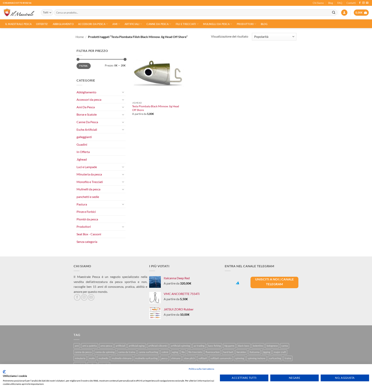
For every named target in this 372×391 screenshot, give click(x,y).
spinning (239, 358)
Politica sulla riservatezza (201, 368)
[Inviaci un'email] (367, 3)
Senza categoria (87, 241)
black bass (243, 345)
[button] (344, 12)
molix (92, 358)
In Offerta (83, 152)
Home (80, 37)
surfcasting (275, 358)
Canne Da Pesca (87, 122)
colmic (165, 352)
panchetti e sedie (88, 197)
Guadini (82, 144)
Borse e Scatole (87, 114)
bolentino (258, 345)
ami (77, 345)
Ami (114, 24)
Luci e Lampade (87, 167)
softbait (202, 358)
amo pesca (106, 345)
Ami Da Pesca (86, 107)
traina (288, 358)
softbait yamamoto (221, 358)
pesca (164, 358)
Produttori (245, 24)
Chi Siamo (318, 2)
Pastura (82, 204)
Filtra (83, 65)
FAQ (339, 2)
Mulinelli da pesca (216, 24)
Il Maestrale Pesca (18, 24)
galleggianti (84, 137)
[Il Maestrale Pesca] (19, 13)
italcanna (255, 352)
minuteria (80, 358)
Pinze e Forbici (86, 211)
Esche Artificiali (87, 129)
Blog (330, 2)
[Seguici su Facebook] (360, 3)
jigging (266, 352)
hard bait (228, 352)
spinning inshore (256, 358)
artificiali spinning (180, 345)
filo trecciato (195, 352)
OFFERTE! (42, 24)
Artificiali (132, 24)
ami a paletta (89, 345)
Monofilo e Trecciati (90, 182)
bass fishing (214, 345)
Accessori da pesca (91, 24)
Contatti (351, 2)
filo (183, 352)
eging (175, 352)
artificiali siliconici (157, 345)
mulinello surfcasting (146, 358)
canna (284, 345)
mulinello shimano (122, 358)
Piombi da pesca (87, 219)
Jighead (82, 159)
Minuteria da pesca (89, 174)
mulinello (103, 358)
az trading (199, 345)
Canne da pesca (157, 24)
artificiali (120, 345)
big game (229, 345)
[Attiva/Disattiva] (123, 92)
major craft (280, 352)
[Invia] (333, 12)
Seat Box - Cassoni (89, 234)
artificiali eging (137, 345)
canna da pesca (83, 352)
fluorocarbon (213, 352)
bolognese (272, 345)
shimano (175, 358)
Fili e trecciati (186, 24)
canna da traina (126, 352)
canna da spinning (105, 352)
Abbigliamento (63, 24)
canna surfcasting (148, 352)
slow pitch (189, 358)
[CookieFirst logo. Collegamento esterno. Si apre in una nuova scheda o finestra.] (4, 372)
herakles (241, 352)
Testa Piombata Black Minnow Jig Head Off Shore (155, 108)
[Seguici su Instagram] (363, 3)
